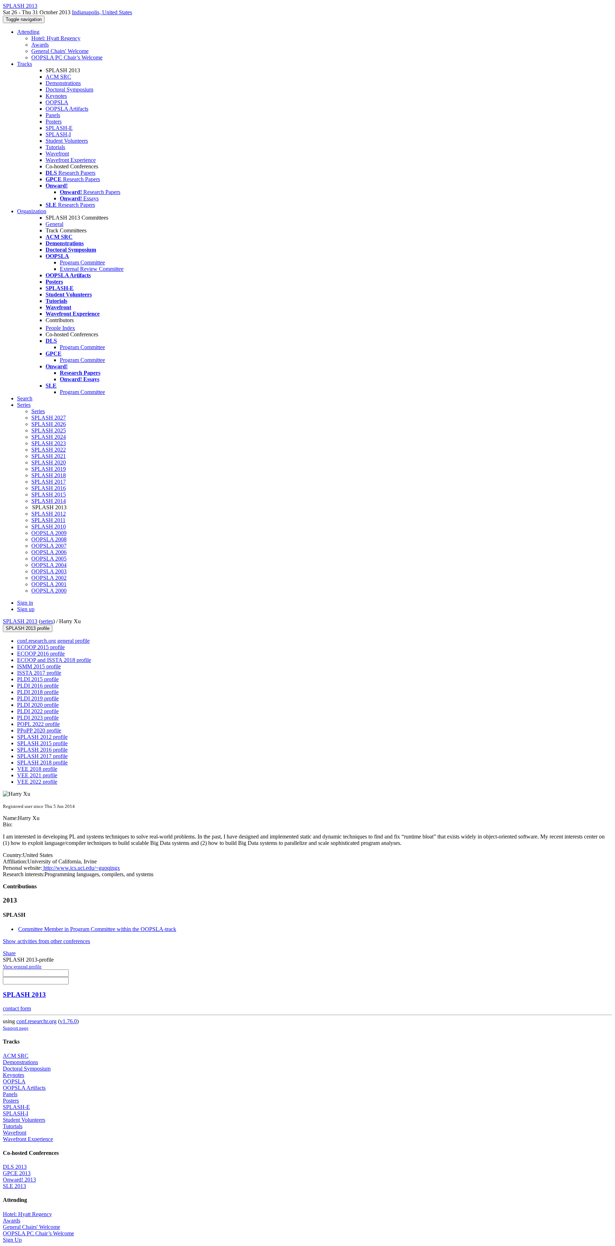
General (54, 224)
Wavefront (57, 154)
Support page (15, 1028)
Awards (40, 45)
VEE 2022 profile (37, 782)
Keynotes (56, 96)
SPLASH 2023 (48, 443)
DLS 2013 (15, 1167)
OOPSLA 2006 (49, 552)
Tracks (24, 64)
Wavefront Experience (71, 160)
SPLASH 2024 (48, 437)
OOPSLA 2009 (49, 533)
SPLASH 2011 (48, 520)
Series (38, 411)
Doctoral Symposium (69, 89)
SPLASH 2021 (48, 456)
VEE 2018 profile (37, 769)
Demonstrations (63, 83)
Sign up (26, 609)
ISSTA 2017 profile (39, 673)
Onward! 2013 (19, 1180)
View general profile (22, 966)
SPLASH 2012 (48, 514)
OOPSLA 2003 (49, 571)
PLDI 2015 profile (38, 679)
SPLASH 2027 (48, 418)
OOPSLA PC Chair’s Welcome (66, 57)
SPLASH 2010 (48, 527)
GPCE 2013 (17, 1173)
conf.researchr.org (36, 1021)
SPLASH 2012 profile (42, 737)
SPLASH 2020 (48, 462)
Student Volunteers (67, 141)
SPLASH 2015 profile (42, 743)
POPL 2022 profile (38, 724)
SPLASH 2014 (48, 501)
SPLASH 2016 (48, 488)
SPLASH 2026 (48, 424)
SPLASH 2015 (48, 494)
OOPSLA (57, 102)
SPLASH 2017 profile (42, 756)
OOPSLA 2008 (49, 539)
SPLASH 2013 (20, 621)
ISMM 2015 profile (39, 666)
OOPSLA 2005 (49, 559)
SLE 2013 (14, 1186)
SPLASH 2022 (48, 450)
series (47, 621)
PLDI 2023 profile (38, 718)
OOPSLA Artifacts (67, 109)
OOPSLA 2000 (49, 591)
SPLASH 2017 (48, 482)
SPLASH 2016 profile (42, 750)
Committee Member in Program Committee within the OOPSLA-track (97, 929)
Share (9, 953)
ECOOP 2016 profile (41, 654)
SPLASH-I (58, 134)
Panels (53, 115)
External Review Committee (91, 269)
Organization (31, 211)
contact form (17, 1008)
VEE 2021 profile (37, 775)
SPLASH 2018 (48, 475)
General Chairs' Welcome (60, 51)
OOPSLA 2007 (49, 546)
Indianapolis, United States (102, 12)
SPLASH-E (59, 128)
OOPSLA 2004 (49, 565)
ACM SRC (58, 77)
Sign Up (12, 1240)
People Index (60, 328)
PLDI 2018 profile (38, 692)
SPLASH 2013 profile (27, 628)
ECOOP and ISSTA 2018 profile (54, 660)
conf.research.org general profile (53, 641)
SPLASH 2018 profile (42, 762)
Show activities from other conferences (46, 941)
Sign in (25, 603)
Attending (28, 32)
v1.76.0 (68, 1021)
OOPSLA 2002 (49, 578)
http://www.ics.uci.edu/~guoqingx (81, 868)
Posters (54, 122)
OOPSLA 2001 (49, 584)
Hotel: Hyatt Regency (55, 38)
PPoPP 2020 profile (39, 730)
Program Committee (82, 262)
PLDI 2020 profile (38, 705)
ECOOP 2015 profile (41, 647)
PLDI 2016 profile (38, 686)
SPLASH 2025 (48, 430)
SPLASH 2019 (48, 469)
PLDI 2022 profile (38, 711)
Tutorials (55, 147)
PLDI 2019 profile (38, 698)
